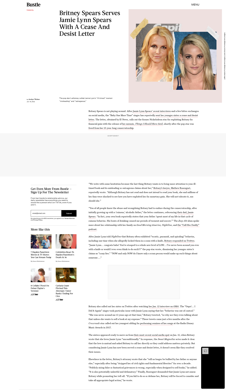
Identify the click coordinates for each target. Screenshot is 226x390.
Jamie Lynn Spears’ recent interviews (152, 111)
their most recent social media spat (152, 334)
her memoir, (142, 123)
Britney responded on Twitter (179, 240)
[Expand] (204, 349)
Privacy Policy (38, 220)
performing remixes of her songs (156, 323)
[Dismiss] (222, 349)
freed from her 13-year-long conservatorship (111, 127)
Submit (69, 213)
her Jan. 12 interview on (164, 306)
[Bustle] (33, 4)
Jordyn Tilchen (34, 99)
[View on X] (143, 282)
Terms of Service (69, 218)
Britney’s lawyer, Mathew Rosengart (171, 187)
